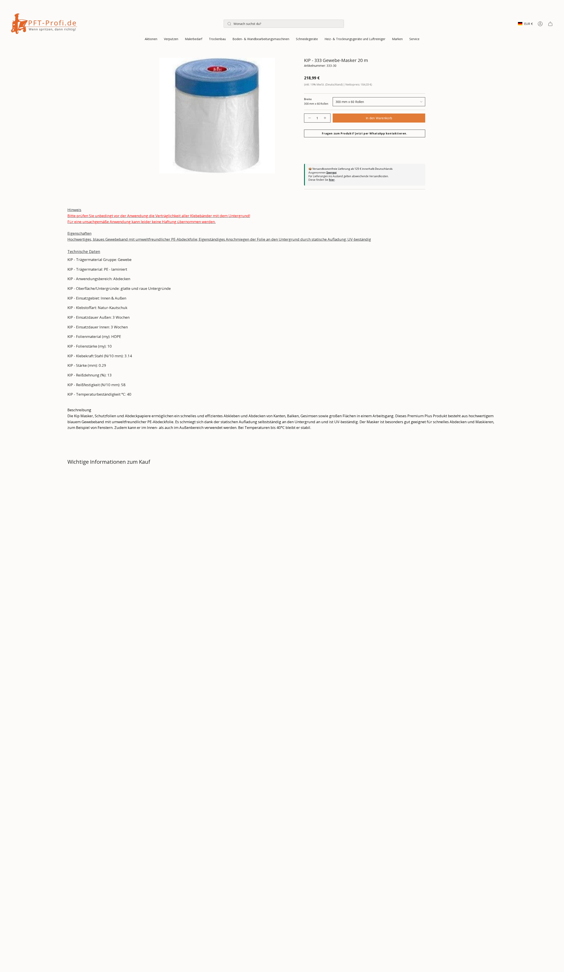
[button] (151, 39)
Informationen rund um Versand (99, 477)
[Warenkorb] (550, 24)
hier (332, 180)
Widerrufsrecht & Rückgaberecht (100, 493)
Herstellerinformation (90, 524)
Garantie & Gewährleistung (94, 508)
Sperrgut (331, 172)
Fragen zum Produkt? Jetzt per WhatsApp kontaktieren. (364, 133)
